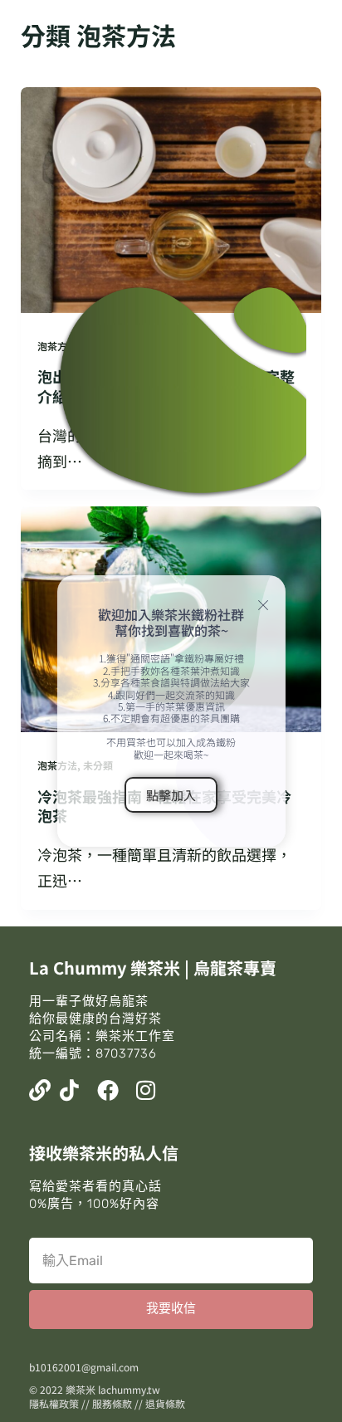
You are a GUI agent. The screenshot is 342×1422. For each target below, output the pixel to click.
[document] (171, 711)
